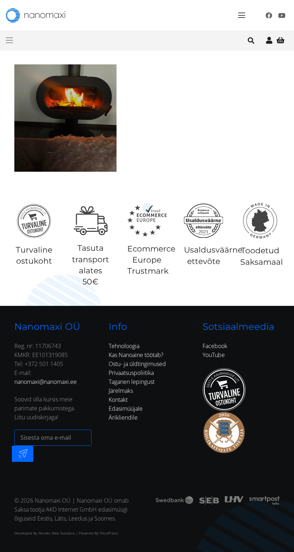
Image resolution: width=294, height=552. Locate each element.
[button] (241, 15)
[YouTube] (281, 15)
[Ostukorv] (280, 40)
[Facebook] (268, 15)
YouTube (214, 355)
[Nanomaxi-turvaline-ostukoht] (224, 389)
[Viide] (269, 40)
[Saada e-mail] (22, 454)
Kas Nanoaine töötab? (136, 355)
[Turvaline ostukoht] (34, 221)
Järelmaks (121, 391)
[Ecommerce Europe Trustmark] (147, 221)
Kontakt (118, 400)
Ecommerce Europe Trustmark (151, 260)
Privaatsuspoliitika (131, 373)
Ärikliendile (123, 417)
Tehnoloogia (124, 346)
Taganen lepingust (132, 382)
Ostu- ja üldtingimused (137, 364)
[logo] (35, 15)
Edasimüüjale (126, 408)
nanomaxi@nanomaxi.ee (45, 382)
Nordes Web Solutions (56, 533)
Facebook (215, 346)
